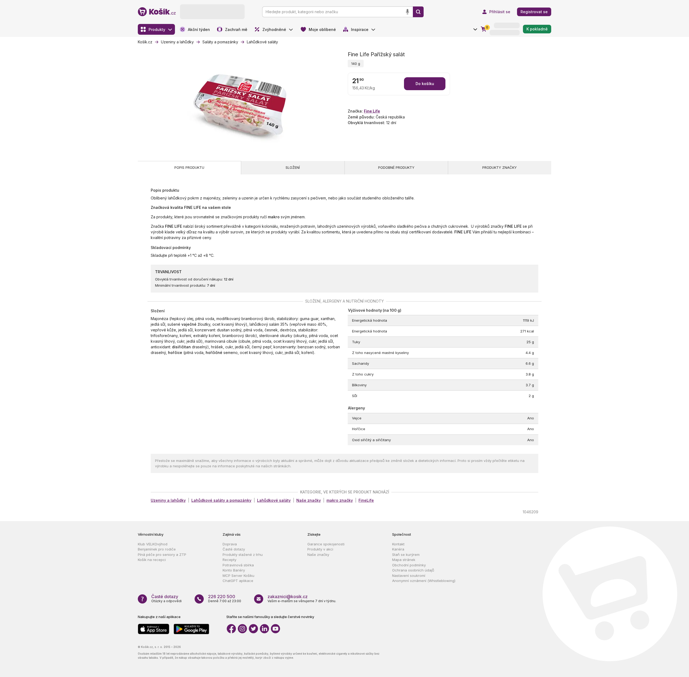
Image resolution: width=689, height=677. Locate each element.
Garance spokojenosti (325, 544)
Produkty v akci (320, 549)
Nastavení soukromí (408, 575)
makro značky (339, 500)
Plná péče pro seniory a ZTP (162, 554)
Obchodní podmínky (409, 565)
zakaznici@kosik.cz (288, 596)
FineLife (366, 500)
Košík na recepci (152, 559)
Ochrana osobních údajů (413, 570)
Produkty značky (499, 167)
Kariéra (398, 549)
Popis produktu (189, 167)
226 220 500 (221, 596)
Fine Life (372, 111)
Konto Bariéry (234, 570)
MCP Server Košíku (238, 575)
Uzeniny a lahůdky (168, 500)
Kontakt (398, 544)
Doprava (230, 544)
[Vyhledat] (418, 11)
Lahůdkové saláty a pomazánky (221, 500)
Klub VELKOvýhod (152, 544)
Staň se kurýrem (406, 554)
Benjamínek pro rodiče (157, 549)
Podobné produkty (396, 167)
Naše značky (308, 500)
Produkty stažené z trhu (243, 554)
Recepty (229, 559)
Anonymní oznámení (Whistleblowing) (423, 580)
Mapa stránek (403, 559)
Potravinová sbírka (238, 565)
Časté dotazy (234, 549)
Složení (293, 167)
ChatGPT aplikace (238, 580)
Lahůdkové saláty (274, 500)
